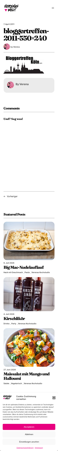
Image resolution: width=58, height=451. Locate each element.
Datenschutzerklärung (25, 448)
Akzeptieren (29, 427)
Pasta (27, 272)
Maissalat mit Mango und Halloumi (27, 376)
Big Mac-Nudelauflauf (24, 267)
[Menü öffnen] (52, 8)
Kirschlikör (14, 318)
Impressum (39, 448)
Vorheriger (12, 196)
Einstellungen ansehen (29, 442)
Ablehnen (29, 434)
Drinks (7, 323)
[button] (54, 397)
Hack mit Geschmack (13, 272)
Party (13, 323)
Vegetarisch (16, 383)
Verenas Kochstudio (40, 272)
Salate (6, 383)
